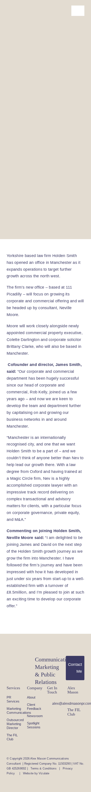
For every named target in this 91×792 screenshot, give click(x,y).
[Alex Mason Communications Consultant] (15, 11)
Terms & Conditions (43, 768)
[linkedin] (68, 701)
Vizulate (44, 773)
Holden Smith (64, 255)
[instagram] (68, 723)
